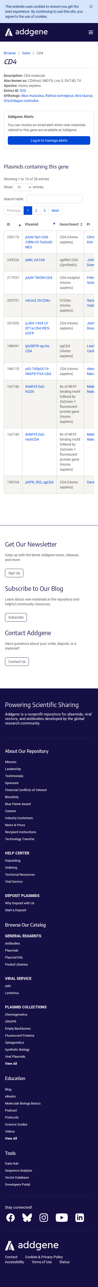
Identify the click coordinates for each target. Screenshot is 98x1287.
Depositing (12, 860)
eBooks (10, 1096)
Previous (14, 211)
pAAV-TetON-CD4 (38, 278)
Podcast (11, 1110)
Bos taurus (83, 96)
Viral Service (14, 881)
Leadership (13, 769)
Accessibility (14, 1262)
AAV (8, 986)
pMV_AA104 (35, 260)
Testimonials (14, 776)
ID (8, 224)
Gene (26, 53)
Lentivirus (12, 993)
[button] (91, 32)
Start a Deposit (15, 910)
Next (55, 211)
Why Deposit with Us (19, 903)
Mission (10, 762)
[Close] (89, 6)
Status (64, 1262)
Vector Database (17, 1177)
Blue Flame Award (18, 804)
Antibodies (12, 943)
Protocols (12, 1117)
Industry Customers (19, 818)
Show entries (23, 187)
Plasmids (11, 950)
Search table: (14, 199)
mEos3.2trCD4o (37, 300)
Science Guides (16, 1124)
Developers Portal (17, 1184)
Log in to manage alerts (49, 140)
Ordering (11, 867)
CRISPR (10, 1021)
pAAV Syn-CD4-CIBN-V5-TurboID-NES (39, 242)
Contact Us (17, 662)
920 (23, 91)
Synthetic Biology (17, 1049)
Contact (11, 1257)
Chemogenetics (16, 1014)
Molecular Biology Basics (23, 1103)
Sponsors (12, 783)
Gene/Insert (69, 224)
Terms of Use (42, 1262)
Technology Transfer (19, 839)
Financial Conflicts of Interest (26, 790)
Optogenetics (14, 1042)
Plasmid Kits (14, 957)
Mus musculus (32, 96)
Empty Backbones (18, 1028)
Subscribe (16, 617)
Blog (8, 1089)
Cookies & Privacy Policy (44, 1257)
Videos (10, 1131)
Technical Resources (20, 874)
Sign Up (14, 573)
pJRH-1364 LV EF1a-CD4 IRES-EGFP (37, 328)
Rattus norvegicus (59, 96)
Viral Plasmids (15, 1056)
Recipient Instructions (20, 832)
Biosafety (12, 797)
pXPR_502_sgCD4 (39, 482)
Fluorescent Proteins (19, 1035)
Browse (10, 53)
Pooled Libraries (16, 964)
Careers (10, 811)
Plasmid (31, 224)
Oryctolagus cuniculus (21, 101)
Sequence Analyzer (18, 1170)
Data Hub (11, 1163)
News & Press (15, 825)
